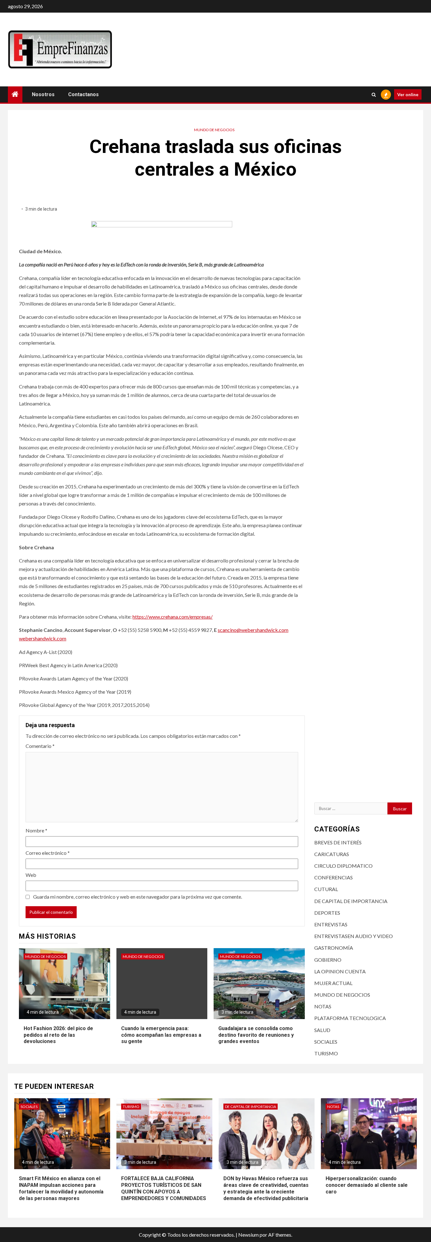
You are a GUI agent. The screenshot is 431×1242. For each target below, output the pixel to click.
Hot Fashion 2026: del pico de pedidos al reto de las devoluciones (58, 1035)
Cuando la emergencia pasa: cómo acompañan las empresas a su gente (161, 1035)
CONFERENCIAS (333, 877)
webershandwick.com (42, 638)
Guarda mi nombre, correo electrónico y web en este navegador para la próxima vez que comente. (137, 897)
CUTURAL (326, 889)
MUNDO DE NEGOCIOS (214, 129)
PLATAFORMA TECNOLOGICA (350, 1018)
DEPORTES (327, 913)
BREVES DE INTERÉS (338, 842)
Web (31, 875)
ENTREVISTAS (330, 924)
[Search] (374, 95)
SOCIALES (325, 1042)
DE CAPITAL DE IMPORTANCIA (350, 901)
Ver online (407, 94)
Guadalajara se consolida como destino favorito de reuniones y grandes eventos (256, 1035)
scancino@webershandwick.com (253, 630)
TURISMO (326, 1053)
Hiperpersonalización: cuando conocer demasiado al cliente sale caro (367, 1185)
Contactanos (83, 94)
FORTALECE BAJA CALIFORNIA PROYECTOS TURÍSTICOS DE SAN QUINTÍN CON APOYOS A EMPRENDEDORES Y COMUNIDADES (163, 1188)
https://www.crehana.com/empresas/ (173, 617)
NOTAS (322, 1006)
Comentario (40, 746)
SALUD (322, 1030)
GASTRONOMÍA (333, 948)
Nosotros (43, 94)
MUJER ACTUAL (333, 983)
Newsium (248, 1235)
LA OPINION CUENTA (340, 971)
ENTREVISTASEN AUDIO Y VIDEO (353, 936)
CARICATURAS (331, 854)
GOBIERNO (327, 960)
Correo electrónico (48, 853)
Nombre (36, 830)
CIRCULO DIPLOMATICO (343, 866)
